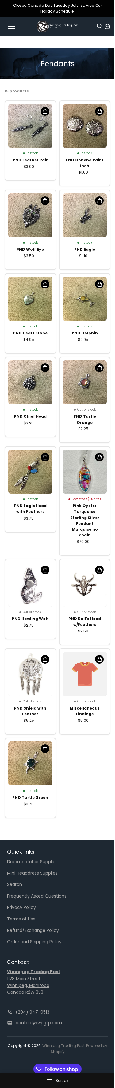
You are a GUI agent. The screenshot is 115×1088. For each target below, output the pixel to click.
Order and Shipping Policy (34, 942)
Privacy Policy (21, 907)
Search (14, 884)
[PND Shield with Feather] (30, 674)
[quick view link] (45, 111)
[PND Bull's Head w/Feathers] (85, 585)
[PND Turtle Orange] (85, 382)
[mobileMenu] (11, 26)
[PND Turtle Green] (30, 763)
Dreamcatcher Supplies (32, 862)
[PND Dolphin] (85, 299)
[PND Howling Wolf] (30, 585)
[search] (100, 26)
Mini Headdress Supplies (32, 873)
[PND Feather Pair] (30, 126)
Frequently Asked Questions (37, 896)
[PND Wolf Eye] (30, 215)
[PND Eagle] (85, 215)
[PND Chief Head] (30, 382)
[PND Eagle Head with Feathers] (30, 472)
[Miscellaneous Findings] (85, 674)
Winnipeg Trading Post (63, 1045)
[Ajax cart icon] (107, 26)
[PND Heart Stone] (30, 299)
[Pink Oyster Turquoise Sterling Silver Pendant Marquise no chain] (85, 472)
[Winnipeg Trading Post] (57, 26)
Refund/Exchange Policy (33, 930)
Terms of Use (21, 919)
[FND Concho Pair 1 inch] (85, 126)
